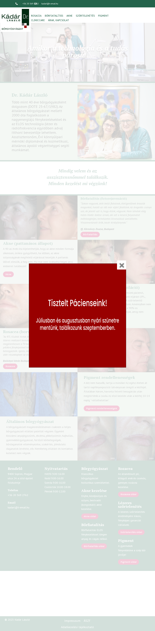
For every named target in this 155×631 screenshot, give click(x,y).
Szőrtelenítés (85, 16)
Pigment (103, 16)
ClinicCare (38, 20)
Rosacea (36, 16)
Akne (69, 16)
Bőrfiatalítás (54, 16)
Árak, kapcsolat (58, 20)
